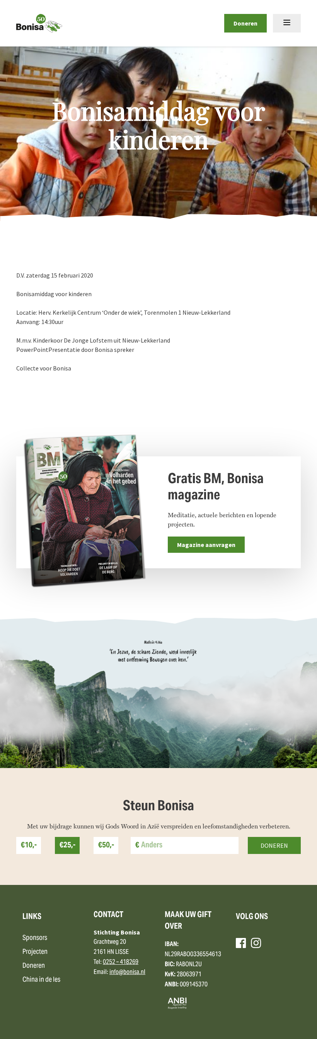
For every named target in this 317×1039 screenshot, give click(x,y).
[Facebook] (241, 943)
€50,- (106, 845)
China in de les (41, 980)
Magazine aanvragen (206, 545)
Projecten (35, 952)
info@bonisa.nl (127, 972)
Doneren (245, 23)
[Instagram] (256, 943)
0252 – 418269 (120, 962)
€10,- (29, 845)
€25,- (67, 845)
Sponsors (34, 938)
